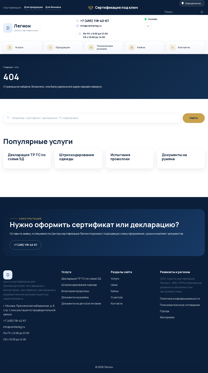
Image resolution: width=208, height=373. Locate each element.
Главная (8, 67)
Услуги (115, 278)
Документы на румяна (174, 156)
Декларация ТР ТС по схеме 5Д (27, 156)
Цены (114, 285)
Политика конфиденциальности (180, 298)
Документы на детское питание (81, 303)
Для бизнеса (53, 7)
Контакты (117, 303)
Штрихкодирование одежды (76, 156)
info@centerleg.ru (14, 327)
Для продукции (33, 7)
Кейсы (114, 291)
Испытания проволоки (120, 156)
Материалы (167, 317)
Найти (194, 118)
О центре (117, 297)
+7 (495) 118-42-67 (25, 245)
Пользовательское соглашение (180, 305)
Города (164, 311)
